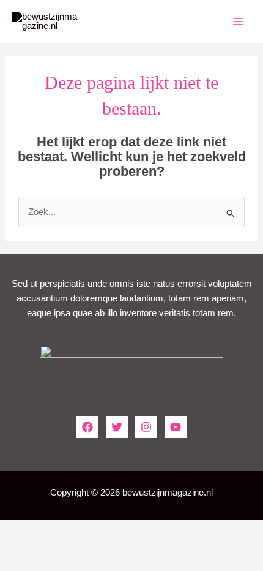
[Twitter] (117, 427)
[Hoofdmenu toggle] (238, 21)
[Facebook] (87, 427)
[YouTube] (176, 427)
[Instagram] (146, 427)
